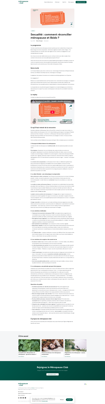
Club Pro (64, 2)
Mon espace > (21, 391)
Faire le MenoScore (48, 2)
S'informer (57, 2)
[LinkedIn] (25, 398)
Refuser (62, 399)
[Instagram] (18, 398)
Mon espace (71, 2)
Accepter (69, 399)
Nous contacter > (21, 395)
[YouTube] (23, 398)
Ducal (33, 387)
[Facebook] (21, 398)
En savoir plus (45, 401)
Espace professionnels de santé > (25, 393)
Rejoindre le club (81, 2)
